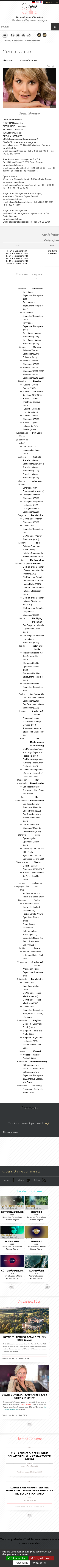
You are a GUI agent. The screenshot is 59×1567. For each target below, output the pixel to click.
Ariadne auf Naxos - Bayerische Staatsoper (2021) (33, 732)
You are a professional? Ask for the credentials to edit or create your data (29, 1541)
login (47, 1123)
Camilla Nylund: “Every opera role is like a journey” (24, 1397)
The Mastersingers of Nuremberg (37, 742)
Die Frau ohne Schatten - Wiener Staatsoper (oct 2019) (33, 601)
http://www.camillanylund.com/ (22, 138)
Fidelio (37, 542)
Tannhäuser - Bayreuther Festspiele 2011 (33, 295)
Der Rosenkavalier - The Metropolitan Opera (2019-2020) (33, 790)
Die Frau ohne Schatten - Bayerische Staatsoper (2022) (33, 611)
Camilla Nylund (32, 40)
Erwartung (52, 253)
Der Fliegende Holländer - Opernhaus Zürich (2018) (33, 628)
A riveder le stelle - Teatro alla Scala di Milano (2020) (31, 907)
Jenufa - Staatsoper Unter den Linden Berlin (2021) (33, 955)
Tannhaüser (37, 288)
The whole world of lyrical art (29, 17)
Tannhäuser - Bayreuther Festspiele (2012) (33, 305)
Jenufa (37, 948)
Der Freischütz (37, 693)
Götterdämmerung (38, 1061)
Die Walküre (37, 515)
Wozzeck (37, 1051)
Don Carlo (37, 432)
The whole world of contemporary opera (29, 20)
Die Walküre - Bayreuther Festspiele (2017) (33, 529)
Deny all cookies (42, 1558)
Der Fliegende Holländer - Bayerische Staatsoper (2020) (33, 639)
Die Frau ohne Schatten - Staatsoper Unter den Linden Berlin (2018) (33, 580)
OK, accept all (18, 1558)
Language (12, 35)
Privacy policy (38, 1562)
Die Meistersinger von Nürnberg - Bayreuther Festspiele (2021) (33, 773)
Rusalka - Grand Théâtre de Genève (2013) (31, 402)
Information (8, 60)
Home (7, 40)
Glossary (23, 35)
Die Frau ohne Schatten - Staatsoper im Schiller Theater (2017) (33, 570)
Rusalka (37, 381)
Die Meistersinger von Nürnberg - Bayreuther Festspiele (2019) (33, 752)
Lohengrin (37, 480)
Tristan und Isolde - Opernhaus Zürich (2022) (31, 666)
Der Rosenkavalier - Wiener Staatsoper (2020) (32, 817)
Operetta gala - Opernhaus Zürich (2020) (31, 842)
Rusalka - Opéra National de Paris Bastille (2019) (30, 426)
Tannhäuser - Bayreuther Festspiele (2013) (33, 316)
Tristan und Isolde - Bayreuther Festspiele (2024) (33, 677)
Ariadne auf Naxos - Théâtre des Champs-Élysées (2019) (32, 721)
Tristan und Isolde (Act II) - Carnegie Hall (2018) (33, 656)
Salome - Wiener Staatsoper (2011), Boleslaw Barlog (31, 354)
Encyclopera (17, 40)
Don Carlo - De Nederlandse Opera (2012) (31, 450)
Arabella (37, 456)
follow (37, 1180)
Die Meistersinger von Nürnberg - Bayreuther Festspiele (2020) (33, 762)
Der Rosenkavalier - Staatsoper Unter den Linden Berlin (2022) (32, 828)
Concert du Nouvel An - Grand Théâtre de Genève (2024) (33, 941)
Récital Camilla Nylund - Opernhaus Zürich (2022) (34, 917)
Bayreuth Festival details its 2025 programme (24, 1339)
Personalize (21, 1562)
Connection (39, 35)
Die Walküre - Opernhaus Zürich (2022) (31, 986)
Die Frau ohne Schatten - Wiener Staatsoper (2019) (33, 591)
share (6, 1180)
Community (44, 35)
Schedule (18, 35)
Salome (37, 346)
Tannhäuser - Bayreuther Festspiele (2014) (33, 326)
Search (28, 35)
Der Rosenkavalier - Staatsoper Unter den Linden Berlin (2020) (32, 807)
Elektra (37, 862)
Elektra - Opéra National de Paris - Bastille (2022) (34, 876)
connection (49, 2)
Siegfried (37, 1020)
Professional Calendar (27, 60)
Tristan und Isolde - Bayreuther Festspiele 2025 (33, 687)
